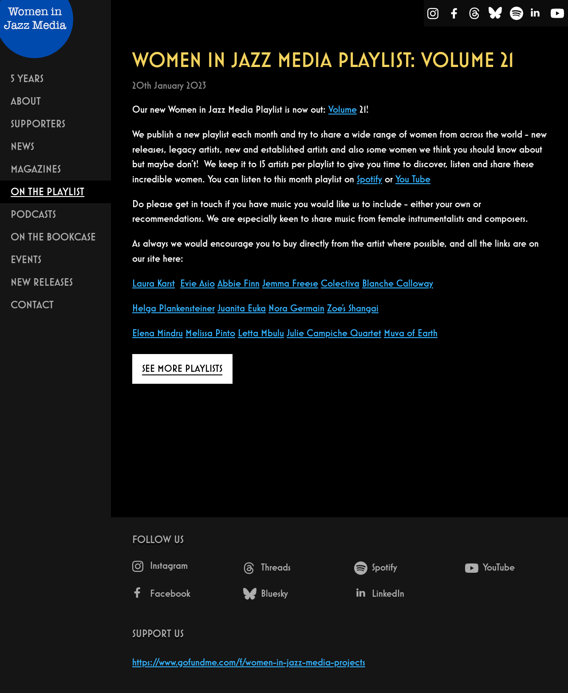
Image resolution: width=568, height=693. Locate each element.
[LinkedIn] (536, 15)
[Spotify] (516, 15)
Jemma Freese (290, 283)
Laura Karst (153, 283)
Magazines (36, 168)
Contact (32, 304)
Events (26, 259)
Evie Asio (197, 283)
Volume (342, 109)
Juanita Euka (241, 308)
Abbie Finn (238, 283)
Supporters (38, 123)
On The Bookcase (53, 236)
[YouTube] (557, 15)
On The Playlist (47, 191)
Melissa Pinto (210, 333)
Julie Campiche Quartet (334, 333)
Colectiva (340, 283)
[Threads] (474, 15)
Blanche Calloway (397, 283)
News (22, 146)
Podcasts (33, 214)
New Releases (42, 282)
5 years (27, 78)
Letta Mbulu (261, 333)
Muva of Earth (411, 333)
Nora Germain (296, 308)
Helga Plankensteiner (173, 308)
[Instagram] (433, 15)
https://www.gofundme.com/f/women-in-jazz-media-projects (248, 662)
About (26, 100)
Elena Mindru (157, 333)
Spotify (369, 179)
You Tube (412, 179)
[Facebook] (454, 15)
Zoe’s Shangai (353, 308)
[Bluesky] (495, 15)
